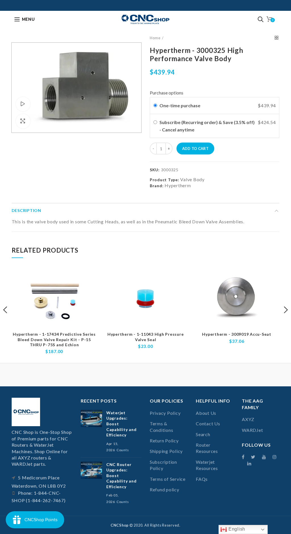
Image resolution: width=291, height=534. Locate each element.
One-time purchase (179, 105)
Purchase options (166, 92)
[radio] (155, 105)
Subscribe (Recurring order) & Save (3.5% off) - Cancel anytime (207, 125)
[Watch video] (23, 104)
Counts (123, 450)
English (236, 529)
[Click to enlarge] (23, 121)
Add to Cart (195, 148)
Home (155, 38)
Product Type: (164, 180)
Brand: (157, 185)
